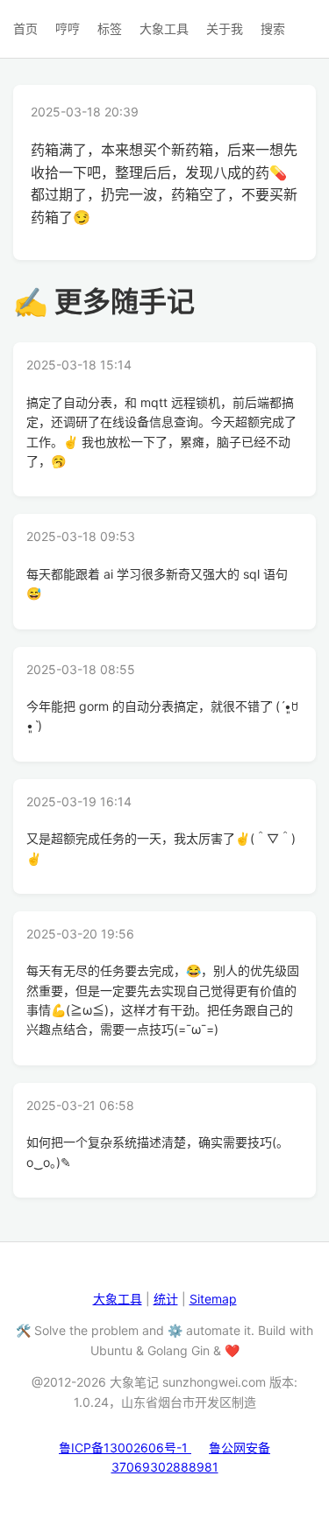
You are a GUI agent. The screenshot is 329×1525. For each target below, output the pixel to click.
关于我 (224, 28)
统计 (166, 1298)
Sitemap (213, 1298)
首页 (25, 28)
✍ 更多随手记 (104, 302)
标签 (109, 28)
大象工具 (164, 28)
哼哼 (67, 28)
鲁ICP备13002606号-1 (125, 1447)
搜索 (273, 28)
